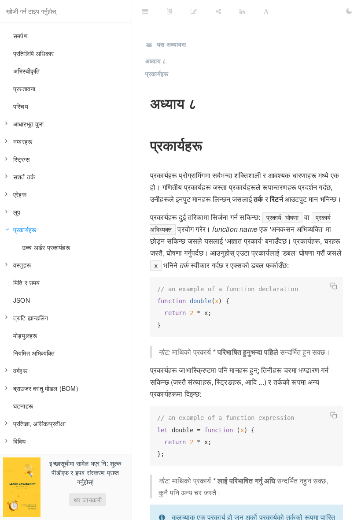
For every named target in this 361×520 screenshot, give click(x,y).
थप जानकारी (88, 499)
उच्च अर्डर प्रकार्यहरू (46, 247)
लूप (16, 212)
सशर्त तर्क (24, 176)
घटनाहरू (23, 405)
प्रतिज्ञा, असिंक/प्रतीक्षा (39, 423)
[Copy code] (333, 286)
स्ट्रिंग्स (21, 159)
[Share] (218, 11)
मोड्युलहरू (25, 335)
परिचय (20, 106)
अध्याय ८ (155, 60)
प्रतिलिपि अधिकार (33, 53)
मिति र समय (26, 282)
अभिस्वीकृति (26, 71)
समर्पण (20, 35)
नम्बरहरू (22, 141)
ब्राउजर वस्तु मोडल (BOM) (45, 388)
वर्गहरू (20, 370)
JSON (21, 300)
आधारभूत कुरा (28, 123)
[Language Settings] (169, 11)
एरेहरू (19, 194)
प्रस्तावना (24, 88)
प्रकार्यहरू (24, 229)
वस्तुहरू (22, 264)
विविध (19, 441)
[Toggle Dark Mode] (349, 11)
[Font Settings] (266, 11)
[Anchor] (144, 103)
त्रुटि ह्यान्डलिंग (30, 317)
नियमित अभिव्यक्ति (34, 353)
